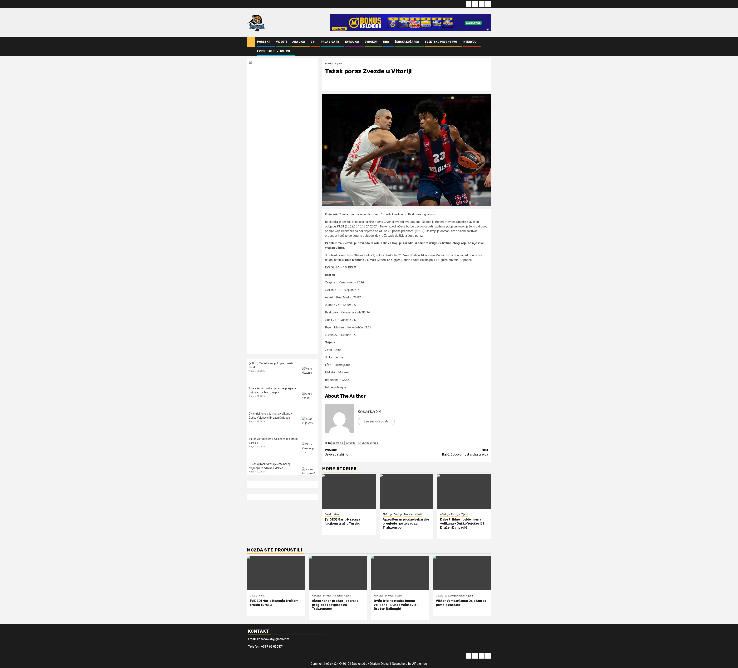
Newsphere (399, 664)
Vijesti (281, 41)
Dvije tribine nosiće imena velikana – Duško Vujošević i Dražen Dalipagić (462, 523)
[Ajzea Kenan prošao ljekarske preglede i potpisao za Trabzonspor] (407, 491)
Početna (263, 41)
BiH (313, 41)
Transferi (408, 514)
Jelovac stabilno (336, 452)
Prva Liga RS (330, 41)
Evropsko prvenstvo (273, 51)
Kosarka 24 (370, 411)
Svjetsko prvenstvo (441, 41)
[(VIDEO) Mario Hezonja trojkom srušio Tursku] (349, 491)
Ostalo (328, 514)
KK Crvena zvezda (368, 442)
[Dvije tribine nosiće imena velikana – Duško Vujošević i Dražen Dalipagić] (464, 491)
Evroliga (352, 41)
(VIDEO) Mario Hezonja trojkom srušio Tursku (342, 521)
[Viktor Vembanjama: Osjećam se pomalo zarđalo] (309, 449)
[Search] (488, 46)
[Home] (251, 41)
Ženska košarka (407, 41)
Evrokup (371, 41)
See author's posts (376, 421)
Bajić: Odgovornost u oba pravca (465, 452)
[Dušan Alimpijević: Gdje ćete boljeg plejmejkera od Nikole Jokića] (309, 475)
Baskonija (337, 442)
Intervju (469, 41)
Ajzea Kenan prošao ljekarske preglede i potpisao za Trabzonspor (406, 523)
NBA (386, 41)
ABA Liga (298, 41)
